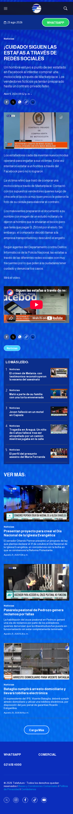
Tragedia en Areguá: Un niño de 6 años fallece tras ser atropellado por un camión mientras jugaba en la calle (27, 434)
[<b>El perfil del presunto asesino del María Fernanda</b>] (59, 453)
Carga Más (36, 730)
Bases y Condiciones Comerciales (38, 786)
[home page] (36, 8)
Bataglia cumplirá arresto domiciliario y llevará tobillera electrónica (35, 691)
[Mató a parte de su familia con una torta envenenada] (59, 393)
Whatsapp (55, 22)
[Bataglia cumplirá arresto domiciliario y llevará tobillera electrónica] (36, 661)
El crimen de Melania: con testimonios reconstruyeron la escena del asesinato (27, 376)
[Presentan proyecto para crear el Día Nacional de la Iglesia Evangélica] (36, 503)
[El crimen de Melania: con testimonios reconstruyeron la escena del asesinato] (59, 372)
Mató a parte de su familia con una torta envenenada (26, 396)
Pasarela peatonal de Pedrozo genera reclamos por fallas (33, 612)
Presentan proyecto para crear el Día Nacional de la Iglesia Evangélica (33, 533)
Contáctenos (28, 789)
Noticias (9, 38)
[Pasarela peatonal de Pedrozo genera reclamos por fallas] (36, 582)
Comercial (47, 754)
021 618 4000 (13, 764)
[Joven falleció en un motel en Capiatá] (59, 411)
